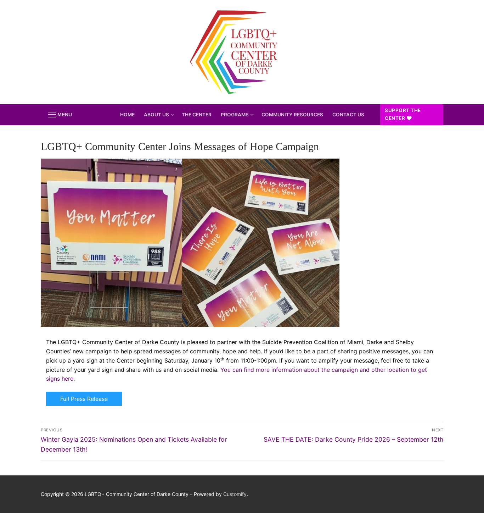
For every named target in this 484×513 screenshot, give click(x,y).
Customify (235, 494)
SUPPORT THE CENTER (403, 114)
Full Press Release (84, 398)
